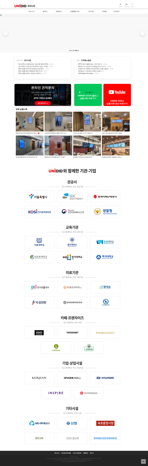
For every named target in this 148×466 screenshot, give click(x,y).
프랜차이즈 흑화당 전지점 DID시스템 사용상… (94, 69)
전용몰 (104, 11)
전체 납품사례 (21, 109)
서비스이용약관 (77, 453)
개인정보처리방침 (66, 453)
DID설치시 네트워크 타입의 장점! (89, 71)
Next (142, 33)
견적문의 (117, 11)
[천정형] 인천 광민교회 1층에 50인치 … (83, 157)
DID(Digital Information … (86, 73)
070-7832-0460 (43, 98)
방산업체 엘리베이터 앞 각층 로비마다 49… (27, 157)
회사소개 (31, 11)
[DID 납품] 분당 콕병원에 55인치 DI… (31, 71)
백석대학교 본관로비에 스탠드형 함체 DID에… (34, 64)
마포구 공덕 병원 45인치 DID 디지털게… (112, 133)
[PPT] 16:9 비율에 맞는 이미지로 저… (90, 64)
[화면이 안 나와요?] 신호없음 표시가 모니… (93, 66)
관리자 (92, 453)
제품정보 (59, 11)
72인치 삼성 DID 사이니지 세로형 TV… (83, 133)
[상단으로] (143, 461)
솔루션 (45, 11)
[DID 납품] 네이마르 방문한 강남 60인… (31, 69)
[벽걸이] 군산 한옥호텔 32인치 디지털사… (55, 157)
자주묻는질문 (86, 60)
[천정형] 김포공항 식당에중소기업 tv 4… (112, 157)
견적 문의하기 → (43, 103)
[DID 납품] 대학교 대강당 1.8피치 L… (30, 73)
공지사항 (27, 60)
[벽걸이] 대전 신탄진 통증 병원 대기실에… (27, 133)
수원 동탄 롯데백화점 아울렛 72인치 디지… (56, 133)
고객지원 (91, 11)
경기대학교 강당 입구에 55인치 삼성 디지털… (33, 66)
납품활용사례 (74, 11)
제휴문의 (85, 453)
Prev (5, 33)
